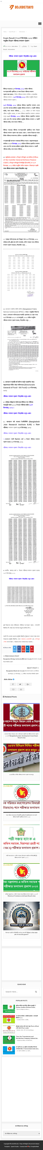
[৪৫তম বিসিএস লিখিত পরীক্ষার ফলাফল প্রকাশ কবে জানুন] (21, 758)
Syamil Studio (15, 1147)
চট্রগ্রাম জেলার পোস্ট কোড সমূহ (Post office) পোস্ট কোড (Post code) (27, 1027)
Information (11, 49)
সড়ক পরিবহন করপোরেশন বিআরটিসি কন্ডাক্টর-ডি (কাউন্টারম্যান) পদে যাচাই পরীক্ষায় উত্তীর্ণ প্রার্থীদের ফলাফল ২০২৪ (21, 816)
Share (19, 650)
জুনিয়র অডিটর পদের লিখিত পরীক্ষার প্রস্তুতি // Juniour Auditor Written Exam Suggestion (26, 1006)
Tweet (15, 650)
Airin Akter (8, 679)
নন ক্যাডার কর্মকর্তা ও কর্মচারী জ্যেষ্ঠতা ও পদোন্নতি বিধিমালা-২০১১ (27, 1017)
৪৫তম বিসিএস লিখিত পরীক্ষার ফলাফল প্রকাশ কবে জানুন (21, 775)
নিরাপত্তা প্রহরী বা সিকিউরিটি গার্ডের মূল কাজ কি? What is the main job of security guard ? (21, 933)
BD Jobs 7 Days (18, 1144)
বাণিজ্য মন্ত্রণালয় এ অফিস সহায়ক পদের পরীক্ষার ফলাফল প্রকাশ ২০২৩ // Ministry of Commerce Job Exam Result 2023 (21, 895)
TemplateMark (35, 1147)
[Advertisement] (22, 16)
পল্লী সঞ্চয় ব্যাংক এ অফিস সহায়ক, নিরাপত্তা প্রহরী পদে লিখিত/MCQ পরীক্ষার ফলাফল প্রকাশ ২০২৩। (21, 856)
